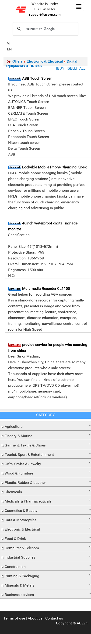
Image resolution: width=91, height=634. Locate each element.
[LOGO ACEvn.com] (38, 9)
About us (35, 618)
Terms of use (14, 618)
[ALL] (82, 68)
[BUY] (60, 68)
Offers (17, 61)
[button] (45, 425)
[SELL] (72, 68)
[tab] (45, 426)
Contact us (54, 618)
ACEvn (82, 623)
